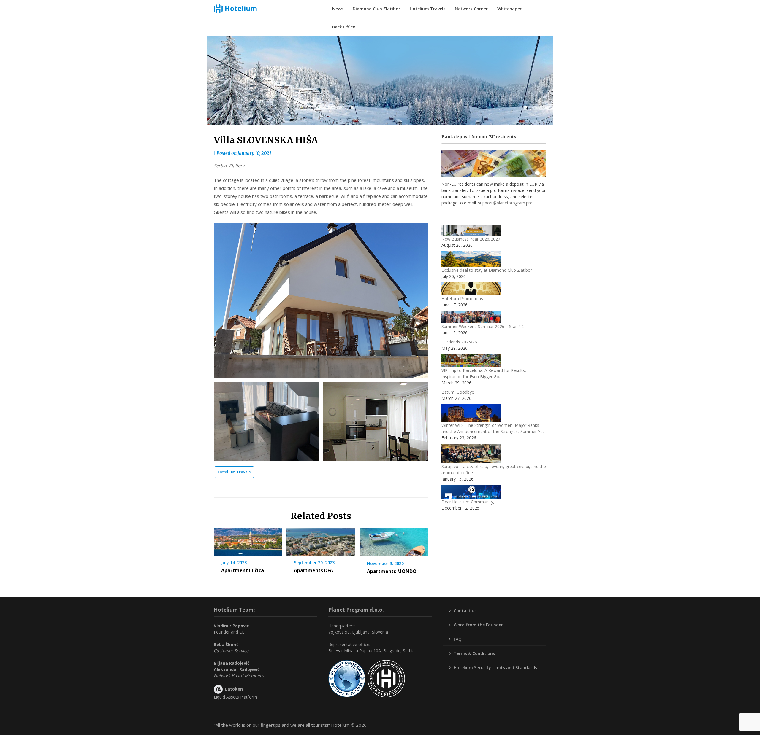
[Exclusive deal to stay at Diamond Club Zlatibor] (471, 259)
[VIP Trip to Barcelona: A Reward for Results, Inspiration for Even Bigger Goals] (471, 360)
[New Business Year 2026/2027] (471, 230)
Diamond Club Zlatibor (376, 9)
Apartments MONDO (392, 571)
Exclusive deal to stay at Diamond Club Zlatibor (486, 270)
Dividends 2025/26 (459, 342)
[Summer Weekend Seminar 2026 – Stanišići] (471, 317)
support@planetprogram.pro (505, 203)
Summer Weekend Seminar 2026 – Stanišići (483, 326)
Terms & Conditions (474, 653)
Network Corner (471, 9)
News (337, 9)
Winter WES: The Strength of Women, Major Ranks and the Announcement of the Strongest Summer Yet (492, 428)
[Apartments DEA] (320, 539)
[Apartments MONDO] (394, 540)
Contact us (465, 610)
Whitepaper (509, 9)
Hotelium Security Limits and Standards (495, 667)
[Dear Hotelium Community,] (471, 492)
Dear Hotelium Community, (467, 502)
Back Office (343, 27)
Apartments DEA (313, 570)
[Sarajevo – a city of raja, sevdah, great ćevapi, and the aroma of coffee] (471, 453)
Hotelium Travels (427, 9)
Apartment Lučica (242, 570)
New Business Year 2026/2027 (470, 239)
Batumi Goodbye (457, 392)
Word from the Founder (478, 625)
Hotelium (241, 8)
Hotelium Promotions (462, 298)
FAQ (458, 639)
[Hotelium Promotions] (471, 289)
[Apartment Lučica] (248, 539)
